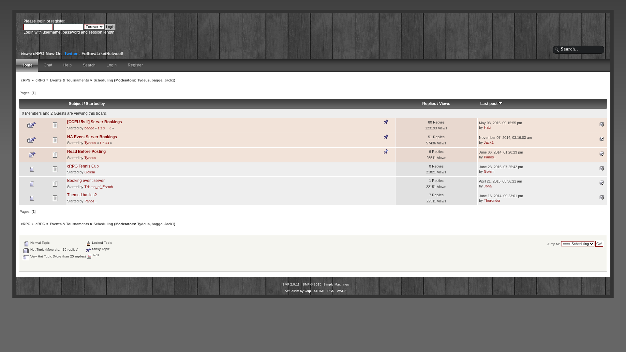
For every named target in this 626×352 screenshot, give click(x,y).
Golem (89, 172)
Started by (95, 103)
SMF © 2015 (312, 284)
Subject (76, 103)
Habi (487, 127)
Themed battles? (82, 195)
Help (67, 65)
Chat (48, 65)
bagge (157, 80)
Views (444, 103)
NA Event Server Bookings (92, 137)
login (41, 21)
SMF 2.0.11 (291, 284)
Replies (429, 103)
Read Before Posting (86, 151)
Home (27, 65)
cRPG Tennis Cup (83, 166)
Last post (489, 103)
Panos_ (490, 157)
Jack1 (169, 80)
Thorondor (492, 200)
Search (89, 65)
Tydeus (143, 80)
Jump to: (553, 244)
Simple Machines (336, 284)
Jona (488, 186)
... (108, 128)
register (57, 21)
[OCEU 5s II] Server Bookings (94, 122)
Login (112, 65)
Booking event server (86, 180)
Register (135, 65)
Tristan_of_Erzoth (98, 187)
